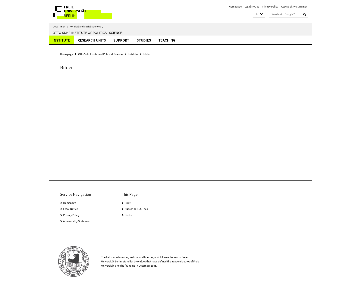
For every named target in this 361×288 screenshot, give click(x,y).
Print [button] (127, 203)
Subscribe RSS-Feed (136, 209)
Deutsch (129, 215)
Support (121, 40)
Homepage (235, 6)
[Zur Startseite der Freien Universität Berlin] (80, 11)
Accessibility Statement (294, 6)
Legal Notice (251, 6)
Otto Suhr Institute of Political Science (87, 32)
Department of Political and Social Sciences (78, 26)
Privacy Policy (270, 6)
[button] (259, 14)
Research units (92, 40)
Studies (144, 40)
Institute (61, 40)
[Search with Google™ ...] (304, 14)
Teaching (167, 40)
